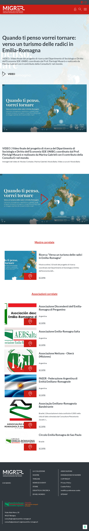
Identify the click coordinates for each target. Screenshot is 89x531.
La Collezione (39, 471)
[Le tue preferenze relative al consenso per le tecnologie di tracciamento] (85, 527)
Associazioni (66, 471)
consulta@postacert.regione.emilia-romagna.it (21, 522)
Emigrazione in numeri (71, 475)
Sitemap (64, 494)
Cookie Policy (66, 487)
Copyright (65, 479)
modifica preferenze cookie (70, 490)
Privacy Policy (66, 483)
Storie (35, 487)
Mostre (36, 475)
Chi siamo (6, 483)
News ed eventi (39, 483)
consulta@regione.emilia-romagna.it (18, 519)
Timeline (36, 479)
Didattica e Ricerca (41, 490)
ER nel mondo (39, 494)
